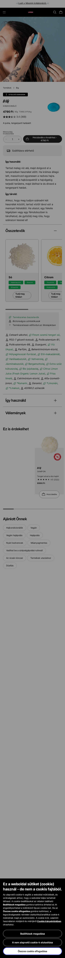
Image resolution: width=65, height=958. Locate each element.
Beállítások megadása (32, 933)
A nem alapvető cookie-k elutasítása (32, 942)
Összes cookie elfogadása (32, 951)
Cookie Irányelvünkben (49, 921)
